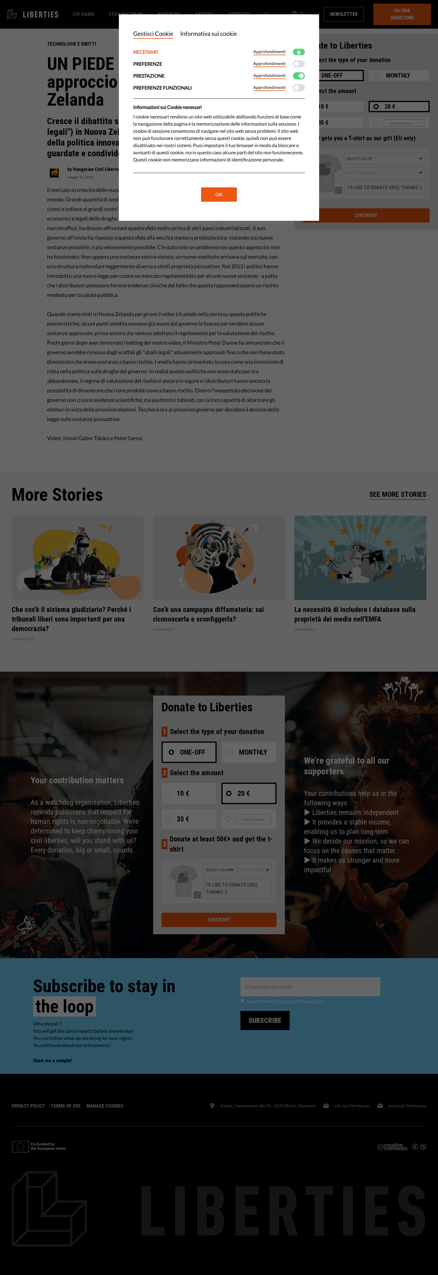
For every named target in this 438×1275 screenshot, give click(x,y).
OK (219, 194)
